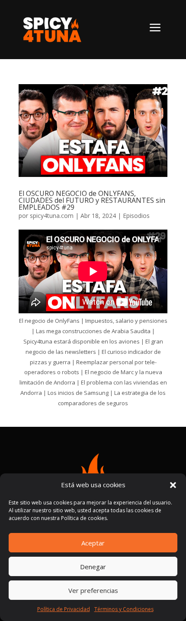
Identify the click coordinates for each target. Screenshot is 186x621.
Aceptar (93, 543)
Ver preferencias (93, 590)
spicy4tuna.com (52, 215)
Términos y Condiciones (124, 609)
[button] (173, 485)
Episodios (136, 215)
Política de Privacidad (63, 609)
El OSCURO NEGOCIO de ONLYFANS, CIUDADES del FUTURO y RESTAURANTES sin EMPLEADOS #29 (92, 200)
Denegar (93, 566)
